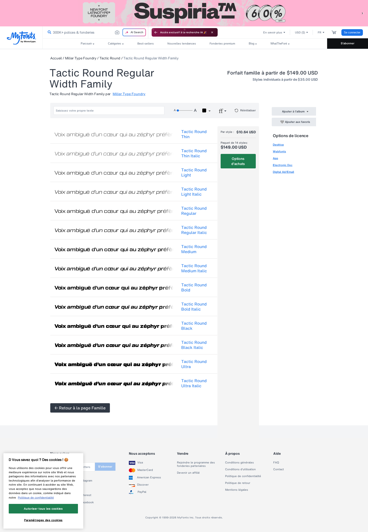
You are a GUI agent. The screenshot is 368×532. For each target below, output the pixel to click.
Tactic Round (109, 58)
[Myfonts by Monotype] (21, 38)
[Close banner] (212, 32)
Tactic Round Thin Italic (194, 153)
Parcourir (86, 43)
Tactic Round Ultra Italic (194, 383)
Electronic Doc (282, 165)
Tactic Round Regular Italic (194, 229)
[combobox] (95, 32)
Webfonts (279, 151)
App (275, 158)
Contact (278, 469)
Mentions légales (236, 490)
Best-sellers (145, 44)
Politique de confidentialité (243, 476)
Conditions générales (239, 462)
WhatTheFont (278, 43)
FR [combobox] (319, 32)
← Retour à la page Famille (80, 408)
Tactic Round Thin (194, 134)
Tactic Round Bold (194, 287)
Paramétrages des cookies (43, 520)
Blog (251, 43)
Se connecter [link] (352, 32)
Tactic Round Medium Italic (194, 268)
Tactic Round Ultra (194, 364)
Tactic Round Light (194, 172)
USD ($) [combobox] (300, 32)
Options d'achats (238, 161)
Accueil (56, 58)
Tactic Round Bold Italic (194, 306)
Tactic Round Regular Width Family (150, 58)
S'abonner (347, 43)
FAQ (276, 462)
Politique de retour (237, 483)
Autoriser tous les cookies (43, 508)
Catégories (114, 43)
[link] (48, 32)
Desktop (278, 145)
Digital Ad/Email (283, 172)
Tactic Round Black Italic (194, 344)
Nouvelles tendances (181, 44)
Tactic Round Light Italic (194, 191)
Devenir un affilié (188, 473)
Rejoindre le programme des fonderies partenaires (196, 464)
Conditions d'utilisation (240, 469)
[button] (362, 13)
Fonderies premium (222, 44)
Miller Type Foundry (80, 58)
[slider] (184, 110)
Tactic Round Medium (194, 249)
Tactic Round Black (194, 325)
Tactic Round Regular (194, 210)
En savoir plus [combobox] (272, 32)
